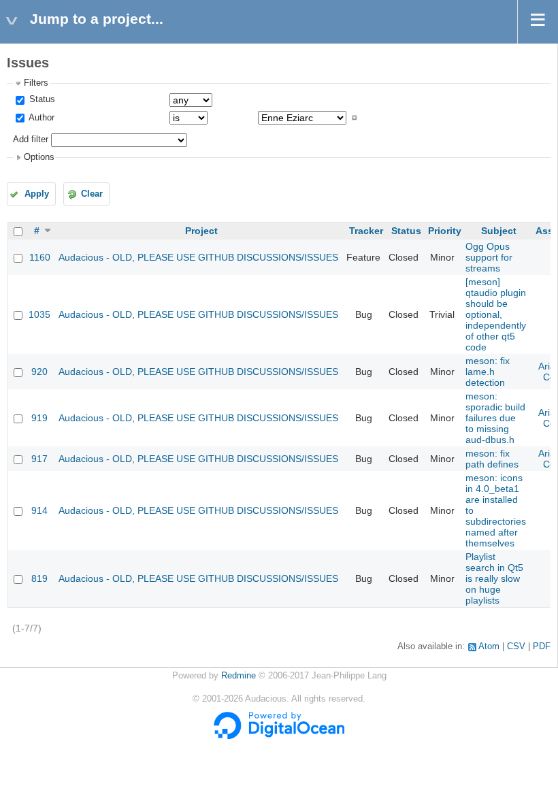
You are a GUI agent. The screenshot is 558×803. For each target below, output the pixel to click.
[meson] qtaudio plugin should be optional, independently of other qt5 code (495, 314)
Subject (498, 230)
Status (41, 99)
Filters (36, 83)
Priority (444, 230)
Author (40, 117)
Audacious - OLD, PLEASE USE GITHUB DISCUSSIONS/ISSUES (198, 257)
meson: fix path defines (492, 459)
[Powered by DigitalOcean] (279, 736)
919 (39, 417)
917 (39, 458)
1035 (39, 314)
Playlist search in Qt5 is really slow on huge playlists (494, 578)
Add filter (30, 139)
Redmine (238, 676)
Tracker (366, 230)
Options (39, 157)
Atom (488, 646)
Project (201, 230)
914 (39, 510)
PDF (542, 646)
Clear (92, 194)
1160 (39, 257)
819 (39, 578)
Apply (36, 194)
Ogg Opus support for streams (488, 257)
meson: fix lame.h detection (487, 371)
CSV (516, 646)
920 (39, 371)
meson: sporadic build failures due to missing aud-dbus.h (495, 418)
